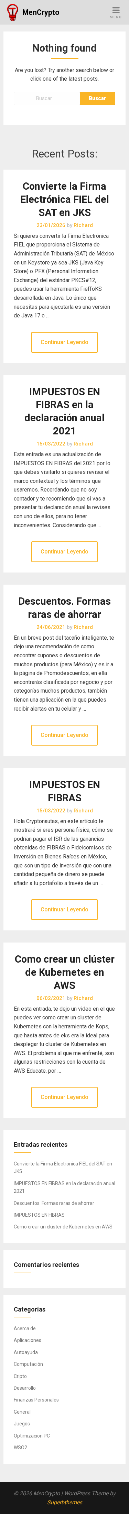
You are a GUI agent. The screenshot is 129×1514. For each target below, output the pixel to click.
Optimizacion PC (32, 1436)
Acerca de (25, 1328)
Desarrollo (25, 1388)
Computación (28, 1364)
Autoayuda (26, 1352)
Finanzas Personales (36, 1400)
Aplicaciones (27, 1340)
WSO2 (20, 1447)
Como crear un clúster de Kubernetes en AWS (65, 972)
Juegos (22, 1423)
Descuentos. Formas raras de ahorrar (54, 1203)
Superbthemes (64, 1502)
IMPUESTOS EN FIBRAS (39, 1215)
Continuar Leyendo (64, 342)
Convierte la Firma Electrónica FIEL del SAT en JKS (64, 199)
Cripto (20, 1376)
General (22, 1412)
